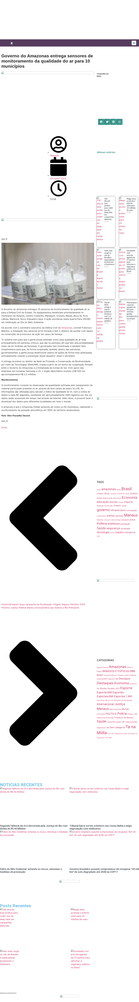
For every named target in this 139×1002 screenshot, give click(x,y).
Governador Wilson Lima (105, 700)
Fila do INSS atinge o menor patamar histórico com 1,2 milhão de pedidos (108, 312)
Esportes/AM (105, 696)
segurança (113, 528)
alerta (99, 490)
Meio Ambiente (115, 709)
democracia (107, 498)
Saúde (101, 528)
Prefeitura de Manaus (123, 718)
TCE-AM (110, 734)
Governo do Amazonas (123, 700)
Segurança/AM (131, 722)
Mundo (125, 709)
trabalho (119, 532)
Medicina (100, 520)
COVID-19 (120, 494)
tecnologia (103, 532)
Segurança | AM (103, 728)
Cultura (134, 493)
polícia (132, 519)
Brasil (126, 488)
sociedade (125, 528)
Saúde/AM (111, 722)
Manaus (131, 515)
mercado (107, 520)
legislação (119, 516)
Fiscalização (108, 506)
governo (103, 510)
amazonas (108, 489)
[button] (134, 43)
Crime (127, 494)
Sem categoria (117, 727)
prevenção (125, 524)
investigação (131, 510)
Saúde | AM (120, 722)
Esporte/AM (104, 692)
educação (103, 501)
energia (121, 502)
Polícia (122, 713)
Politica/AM (101, 714)
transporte (130, 532)
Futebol (117, 505)
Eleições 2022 (114, 688)
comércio (113, 494)
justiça (110, 515)
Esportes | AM (123, 696)
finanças (100, 506)
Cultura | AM (112, 679)
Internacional (105, 704)
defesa (99, 498)
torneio (112, 533)
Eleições (103, 688)
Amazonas (66, 327)
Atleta (119, 490)
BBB (132, 671)
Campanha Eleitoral (110, 675)
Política (102, 523)
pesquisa (125, 520)
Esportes (118, 692)
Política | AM (132, 714)
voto (98, 536)
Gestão (124, 506)
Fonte (4, 427)
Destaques (105, 683)
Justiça (120, 704)
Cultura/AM (102, 679)
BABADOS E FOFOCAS (115, 671)
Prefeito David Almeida (105, 718)
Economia (129, 497)
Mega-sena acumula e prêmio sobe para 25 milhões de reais (99, 936)
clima (106, 493)
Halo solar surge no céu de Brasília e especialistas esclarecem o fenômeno (109, 257)
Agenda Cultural (102, 667)
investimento (101, 516)
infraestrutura (118, 510)
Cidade (100, 493)
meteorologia (116, 520)
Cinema (121, 675)
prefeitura (114, 523)
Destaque (124, 678)
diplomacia (117, 498)
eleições (114, 502)
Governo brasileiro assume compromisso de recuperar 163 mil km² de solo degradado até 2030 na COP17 (104, 870)
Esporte (128, 501)
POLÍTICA (111, 713)
